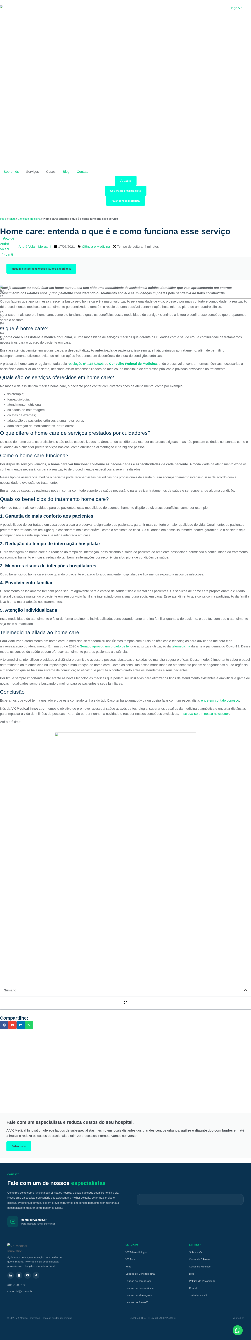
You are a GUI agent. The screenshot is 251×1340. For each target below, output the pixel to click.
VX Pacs (130, 1259)
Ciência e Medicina (29, 218)
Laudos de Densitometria (140, 1273)
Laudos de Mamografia (139, 1295)
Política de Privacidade (202, 1280)
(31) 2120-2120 (16, 1284)
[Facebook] (36, 1275)
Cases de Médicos (200, 1266)
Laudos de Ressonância (140, 1288)
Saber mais (19, 1146)
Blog (66, 171)
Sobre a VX (195, 1252)
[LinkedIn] (10, 1275)
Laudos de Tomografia (139, 1280)
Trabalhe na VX (198, 1295)
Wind (128, 1266)
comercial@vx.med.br (20, 1291)
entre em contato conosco (220, 700)
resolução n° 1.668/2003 (86, 364)
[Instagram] (19, 1275)
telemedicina (181, 646)
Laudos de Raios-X (137, 1302)
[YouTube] (27, 1275)
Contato (82, 171)
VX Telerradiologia (136, 1252)
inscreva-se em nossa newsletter (204, 714)
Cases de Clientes (199, 1259)
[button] (245, 990)
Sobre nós (11, 171)
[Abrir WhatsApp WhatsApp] (238, 1330)
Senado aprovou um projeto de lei (105, 646)
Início (3, 218)
